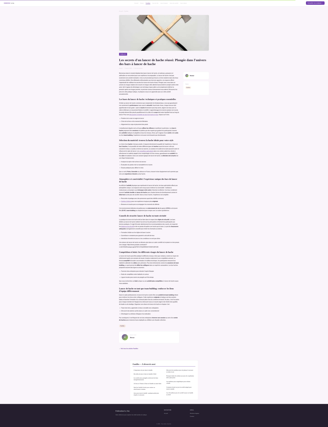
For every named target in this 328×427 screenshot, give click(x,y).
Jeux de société (174, 3)
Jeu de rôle (155, 3)
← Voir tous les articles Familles (128, 348)
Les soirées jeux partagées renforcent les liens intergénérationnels (146, 378)
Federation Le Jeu (122, 411)
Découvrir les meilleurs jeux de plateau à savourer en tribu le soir (179, 371)
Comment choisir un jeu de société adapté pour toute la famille (179, 388)
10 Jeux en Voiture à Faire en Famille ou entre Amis (147, 383)
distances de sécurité (127, 226)
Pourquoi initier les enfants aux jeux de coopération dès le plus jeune (180, 376)
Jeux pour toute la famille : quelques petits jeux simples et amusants (146, 394)
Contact (192, 416)
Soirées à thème (126, 201)
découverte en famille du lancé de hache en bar (143, 114)
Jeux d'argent (164, 3)
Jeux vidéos (183, 3)
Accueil (136, 3)
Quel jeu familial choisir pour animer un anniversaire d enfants (144, 388)
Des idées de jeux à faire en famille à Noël (145, 374)
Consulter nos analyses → (315, 3)
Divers (142, 3)
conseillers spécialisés (146, 151)
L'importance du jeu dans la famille (143, 370)
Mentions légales (194, 413)
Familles (148, 3)
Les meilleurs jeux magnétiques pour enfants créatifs (178, 382)
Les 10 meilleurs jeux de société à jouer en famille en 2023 (179, 393)
